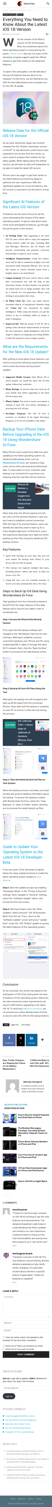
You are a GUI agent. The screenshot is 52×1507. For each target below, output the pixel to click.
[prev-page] (4, 1195)
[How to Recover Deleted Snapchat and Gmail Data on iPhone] (10, 1118)
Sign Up (9, 1396)
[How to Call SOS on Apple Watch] (10, 1184)
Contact (30, 1499)
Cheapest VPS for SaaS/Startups (19, 1432)
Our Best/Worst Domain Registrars (21, 1420)
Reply (14, 1245)
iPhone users (16, 53)
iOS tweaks (26, 1025)
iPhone (30, 10)
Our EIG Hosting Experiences (18, 1428)
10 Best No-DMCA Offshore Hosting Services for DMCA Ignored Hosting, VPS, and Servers (26, 1476)
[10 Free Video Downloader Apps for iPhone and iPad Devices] (10, 1171)
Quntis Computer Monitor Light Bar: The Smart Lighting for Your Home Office (25, 1468)
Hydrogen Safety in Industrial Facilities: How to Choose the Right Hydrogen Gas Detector (25, 1452)
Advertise (21, 1499)
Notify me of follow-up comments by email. (24, 1346)
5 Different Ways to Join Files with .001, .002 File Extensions (39, 1063)
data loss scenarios (32, 1008)
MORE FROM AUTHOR (14, 1108)
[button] (4, 3)
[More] (42, 1040)
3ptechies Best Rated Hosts (17, 1424)
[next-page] (9, 1195)
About (13, 1499)
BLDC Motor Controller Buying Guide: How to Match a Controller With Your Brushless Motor (28, 1460)
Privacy (38, 1499)
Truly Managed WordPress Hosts (20, 1416)
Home (5, 10)
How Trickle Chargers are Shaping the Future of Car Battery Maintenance (14, 1064)
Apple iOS (15, 1025)
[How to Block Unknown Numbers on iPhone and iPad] (10, 1145)
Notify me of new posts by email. (20, 1349)
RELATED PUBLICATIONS (15, 1105)
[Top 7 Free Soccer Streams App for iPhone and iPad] (10, 1158)
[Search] (48, 3)
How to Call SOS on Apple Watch (32, 1181)
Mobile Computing (17, 10)
